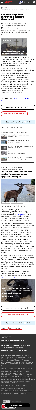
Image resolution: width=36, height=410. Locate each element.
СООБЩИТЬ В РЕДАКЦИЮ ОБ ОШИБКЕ (14, 350)
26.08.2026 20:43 (6, 168)
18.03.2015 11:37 (5, 7)
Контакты (5, 340)
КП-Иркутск (19, 215)
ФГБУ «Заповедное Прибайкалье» (12, 203)
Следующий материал (17, 405)
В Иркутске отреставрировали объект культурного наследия (18, 141)
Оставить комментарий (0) (14, 114)
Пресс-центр (25, 345)
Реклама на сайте (17, 340)
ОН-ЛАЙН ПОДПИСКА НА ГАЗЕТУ (12, 348)
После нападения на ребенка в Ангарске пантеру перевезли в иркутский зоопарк (17, 291)
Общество (12, 31)
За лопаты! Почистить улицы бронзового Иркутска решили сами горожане (19, 152)
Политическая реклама (10, 345)
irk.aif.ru (29, 273)
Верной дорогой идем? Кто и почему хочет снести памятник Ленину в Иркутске (20, 158)
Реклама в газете (7, 343)
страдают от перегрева (9, 277)
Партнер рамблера (16, 401)
